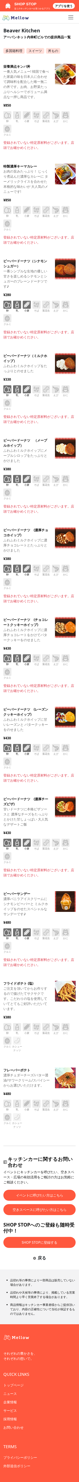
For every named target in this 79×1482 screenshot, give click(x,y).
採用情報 (10, 1419)
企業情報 (10, 1402)
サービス (10, 1410)
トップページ (13, 1385)
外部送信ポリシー (16, 1466)
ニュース (10, 1393)
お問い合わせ (13, 1427)
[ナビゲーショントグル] (70, 17)
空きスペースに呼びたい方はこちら (40, 1209)
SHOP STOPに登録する (39, 1242)
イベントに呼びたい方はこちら (39, 1195)
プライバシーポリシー (20, 1457)
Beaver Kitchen (21, 30)
